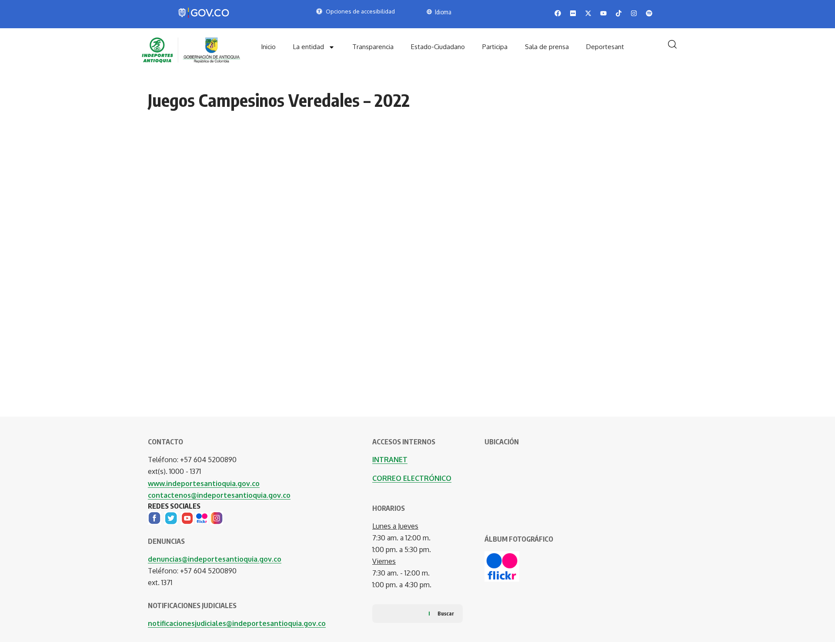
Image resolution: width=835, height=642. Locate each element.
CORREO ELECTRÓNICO (411, 478)
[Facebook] (154, 517)
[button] (672, 44)
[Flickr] (201, 517)
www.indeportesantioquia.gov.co (204, 483)
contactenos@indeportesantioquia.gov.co (219, 495)
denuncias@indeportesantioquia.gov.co (214, 559)
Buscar (446, 613)
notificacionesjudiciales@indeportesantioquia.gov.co (237, 623)
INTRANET (389, 459)
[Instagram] (216, 517)
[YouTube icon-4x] (187, 517)
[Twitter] (170, 517)
